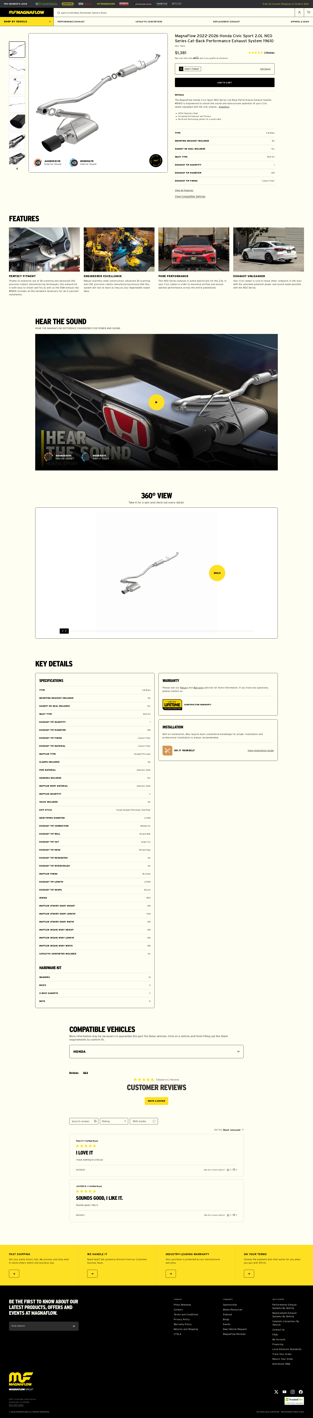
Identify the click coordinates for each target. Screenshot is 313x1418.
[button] (308, 12)
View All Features (184, 190)
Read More (224, 107)
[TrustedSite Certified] (294, 1401)
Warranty (199, 687)
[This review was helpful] (228, 1169)
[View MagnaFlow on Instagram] (292, 1392)
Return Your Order (282, 1359)
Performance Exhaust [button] (71, 22)
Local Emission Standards (287, 1349)
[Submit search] (59, 13)
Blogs (226, 1319)
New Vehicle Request (235, 1329)
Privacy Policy (182, 1319)
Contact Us (278, 1329)
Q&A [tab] (85, 1073)
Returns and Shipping (186, 1329)
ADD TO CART (224, 83)
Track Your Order (282, 1354)
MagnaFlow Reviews (234, 1334)
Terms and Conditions (186, 1314)
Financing (277, 1344)
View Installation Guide (261, 750)
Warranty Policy (183, 1324)
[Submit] (73, 1326)
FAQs (275, 1334)
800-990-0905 (16, 1405)
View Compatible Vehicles (190, 196)
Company (178, 1299)
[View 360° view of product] (155, 160)
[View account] (299, 12)
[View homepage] (27, 12)
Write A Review (156, 1101)
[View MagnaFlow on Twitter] (276, 1392)
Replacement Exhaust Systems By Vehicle (284, 1315)
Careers (178, 1309)
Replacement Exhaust (226, 22)
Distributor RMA (281, 1364)
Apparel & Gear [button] (300, 22)
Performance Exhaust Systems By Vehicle (284, 1306)
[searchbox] (80, 1121)
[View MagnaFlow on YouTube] (284, 1392)
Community (228, 1299)
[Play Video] (156, 402)
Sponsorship (230, 1304)
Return (184, 687)
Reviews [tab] (74, 1073)
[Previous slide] (17, 37)
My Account (278, 1339)
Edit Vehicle (265, 69)
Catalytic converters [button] (149, 22)
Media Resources (232, 1309)
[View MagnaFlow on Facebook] (301, 1392)
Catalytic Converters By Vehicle (285, 1323)
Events (226, 1324)
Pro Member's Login (15, 4)
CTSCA (177, 1334)
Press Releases (182, 1304)
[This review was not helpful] (234, 1169)
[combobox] (114, 1121)
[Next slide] (17, 168)
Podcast (227, 1314)
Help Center (278, 1299)
